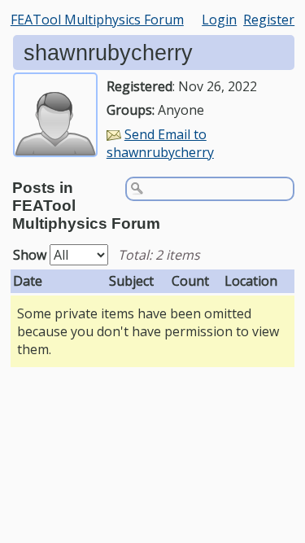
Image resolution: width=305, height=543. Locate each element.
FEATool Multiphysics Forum (97, 19)
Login (219, 19)
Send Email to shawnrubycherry (160, 143)
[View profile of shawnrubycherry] (55, 146)
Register (268, 19)
